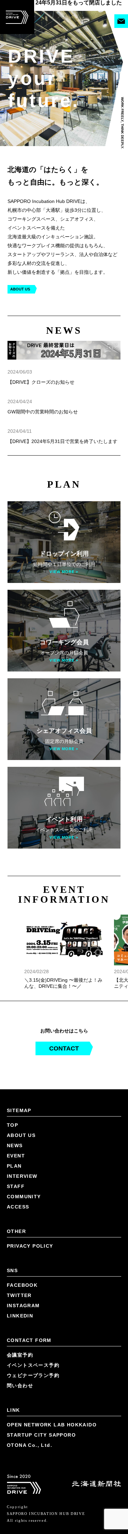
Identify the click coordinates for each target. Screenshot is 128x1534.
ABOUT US (20, 253)
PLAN (14, 1126)
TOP (12, 1086)
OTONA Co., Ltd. (29, 1406)
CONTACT (64, 1009)
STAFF (16, 1147)
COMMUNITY (24, 1157)
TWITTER (19, 1256)
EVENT (16, 1116)
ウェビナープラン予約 (33, 1336)
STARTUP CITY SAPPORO (41, 1395)
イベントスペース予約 (33, 1326)
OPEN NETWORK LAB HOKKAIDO (52, 1385)
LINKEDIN (20, 1276)
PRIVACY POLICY (30, 1206)
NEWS (15, 1106)
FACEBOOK (22, 1246)
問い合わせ (20, 1346)
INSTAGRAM (23, 1266)
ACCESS (18, 1167)
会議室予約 (20, 1315)
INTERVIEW (22, 1137)
